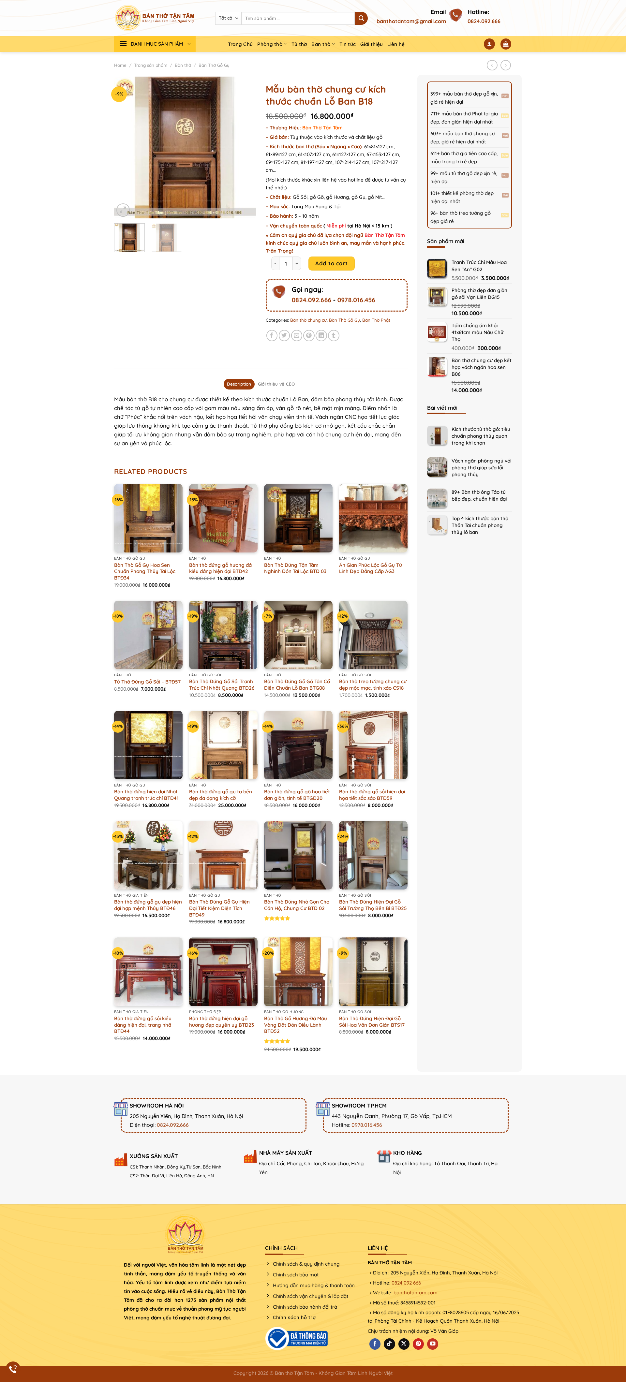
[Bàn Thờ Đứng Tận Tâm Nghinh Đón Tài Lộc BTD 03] (298, 518)
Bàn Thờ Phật (376, 320)
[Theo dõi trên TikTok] (389, 1344)
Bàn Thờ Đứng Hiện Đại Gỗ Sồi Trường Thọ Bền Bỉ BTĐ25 (373, 905)
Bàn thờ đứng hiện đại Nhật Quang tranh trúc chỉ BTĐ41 (146, 794)
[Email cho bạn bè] (297, 335)
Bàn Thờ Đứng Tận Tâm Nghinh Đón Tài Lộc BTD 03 (295, 568)
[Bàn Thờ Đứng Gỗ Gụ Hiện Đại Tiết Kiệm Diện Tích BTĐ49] (223, 855)
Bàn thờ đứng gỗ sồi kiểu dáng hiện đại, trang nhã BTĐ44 (142, 1024)
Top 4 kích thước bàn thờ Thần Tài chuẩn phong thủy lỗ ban (480, 525)
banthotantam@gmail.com (411, 21)
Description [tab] (239, 384)
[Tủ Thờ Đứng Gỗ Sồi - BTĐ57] (148, 635)
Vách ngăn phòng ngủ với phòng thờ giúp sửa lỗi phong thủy (481, 468)
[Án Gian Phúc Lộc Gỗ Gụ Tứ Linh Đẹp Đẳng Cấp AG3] (373, 518)
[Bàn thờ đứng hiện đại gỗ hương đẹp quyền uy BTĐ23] (223, 971)
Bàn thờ (320, 44)
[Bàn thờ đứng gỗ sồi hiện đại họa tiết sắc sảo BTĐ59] (373, 745)
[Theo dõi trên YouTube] (432, 1344)
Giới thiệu (371, 44)
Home (120, 65)
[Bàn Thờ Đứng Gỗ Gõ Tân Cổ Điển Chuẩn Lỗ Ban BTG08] (298, 635)
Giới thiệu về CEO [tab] (276, 384)
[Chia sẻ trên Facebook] (272, 335)
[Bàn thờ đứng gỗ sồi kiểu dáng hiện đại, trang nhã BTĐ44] (148, 971)
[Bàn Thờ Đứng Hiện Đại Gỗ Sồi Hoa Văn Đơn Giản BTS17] (373, 971)
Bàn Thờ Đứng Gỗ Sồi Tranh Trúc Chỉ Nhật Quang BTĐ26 (221, 684)
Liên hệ (396, 44)
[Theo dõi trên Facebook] (374, 1344)
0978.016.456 (356, 300)
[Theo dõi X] (404, 1344)
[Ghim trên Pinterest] (309, 335)
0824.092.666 (484, 21)
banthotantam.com (416, 1292)
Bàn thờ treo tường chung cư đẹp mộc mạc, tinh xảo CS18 (373, 684)
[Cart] (506, 44)
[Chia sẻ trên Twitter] (284, 335)
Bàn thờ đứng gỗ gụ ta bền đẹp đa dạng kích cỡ (220, 794)
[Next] (245, 147)
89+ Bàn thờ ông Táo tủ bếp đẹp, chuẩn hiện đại (479, 495)
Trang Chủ (240, 44)
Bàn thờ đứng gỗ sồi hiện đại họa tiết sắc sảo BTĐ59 (372, 794)
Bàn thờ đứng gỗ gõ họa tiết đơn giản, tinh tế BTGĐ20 (297, 794)
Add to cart (331, 263)
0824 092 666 (406, 1283)
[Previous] (125, 147)
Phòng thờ (269, 44)
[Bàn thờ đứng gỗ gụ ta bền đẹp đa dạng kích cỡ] (223, 745)
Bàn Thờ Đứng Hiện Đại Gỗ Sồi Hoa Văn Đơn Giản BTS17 (372, 1021)
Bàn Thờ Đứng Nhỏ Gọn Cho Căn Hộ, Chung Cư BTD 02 (296, 905)
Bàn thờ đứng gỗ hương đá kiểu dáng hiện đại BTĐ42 (220, 568)
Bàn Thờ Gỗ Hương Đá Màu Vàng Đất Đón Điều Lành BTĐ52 (295, 1024)
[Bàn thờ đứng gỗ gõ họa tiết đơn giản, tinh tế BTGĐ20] (298, 745)
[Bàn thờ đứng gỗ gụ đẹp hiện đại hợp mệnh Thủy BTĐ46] (148, 855)
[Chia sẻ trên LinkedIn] (321, 335)
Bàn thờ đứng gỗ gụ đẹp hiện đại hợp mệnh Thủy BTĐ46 (148, 905)
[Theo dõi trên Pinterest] (418, 1344)
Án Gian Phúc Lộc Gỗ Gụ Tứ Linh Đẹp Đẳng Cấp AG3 (370, 568)
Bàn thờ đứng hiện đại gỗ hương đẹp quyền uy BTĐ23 (221, 1021)
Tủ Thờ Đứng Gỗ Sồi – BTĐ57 (147, 682)
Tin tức (347, 44)
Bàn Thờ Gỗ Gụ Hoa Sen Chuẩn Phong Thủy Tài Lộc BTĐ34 (144, 571)
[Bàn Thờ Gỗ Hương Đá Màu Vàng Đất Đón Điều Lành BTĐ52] (298, 971)
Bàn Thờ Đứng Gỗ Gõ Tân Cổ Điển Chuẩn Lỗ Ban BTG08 (297, 684)
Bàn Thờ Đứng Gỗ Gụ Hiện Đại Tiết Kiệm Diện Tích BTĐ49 (219, 908)
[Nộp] (361, 18)
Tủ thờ (299, 44)
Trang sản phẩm (150, 65)
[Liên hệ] (13, 1369)
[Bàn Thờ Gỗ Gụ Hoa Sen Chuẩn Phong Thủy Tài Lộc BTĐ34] (148, 518)
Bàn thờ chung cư (308, 320)
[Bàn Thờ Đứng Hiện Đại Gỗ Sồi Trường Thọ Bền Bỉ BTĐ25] (373, 855)
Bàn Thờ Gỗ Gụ (214, 65)
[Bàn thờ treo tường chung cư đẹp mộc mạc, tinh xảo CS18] (373, 635)
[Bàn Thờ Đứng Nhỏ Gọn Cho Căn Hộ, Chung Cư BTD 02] (298, 855)
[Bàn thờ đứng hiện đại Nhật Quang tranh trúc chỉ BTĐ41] (148, 745)
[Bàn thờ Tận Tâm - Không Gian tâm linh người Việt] (155, 18)
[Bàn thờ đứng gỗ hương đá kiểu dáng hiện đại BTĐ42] (223, 518)
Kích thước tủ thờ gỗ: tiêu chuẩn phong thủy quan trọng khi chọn (481, 436)
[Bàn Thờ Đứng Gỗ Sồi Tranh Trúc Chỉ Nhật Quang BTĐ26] (223, 635)
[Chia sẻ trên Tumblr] (333, 335)
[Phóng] (123, 210)
